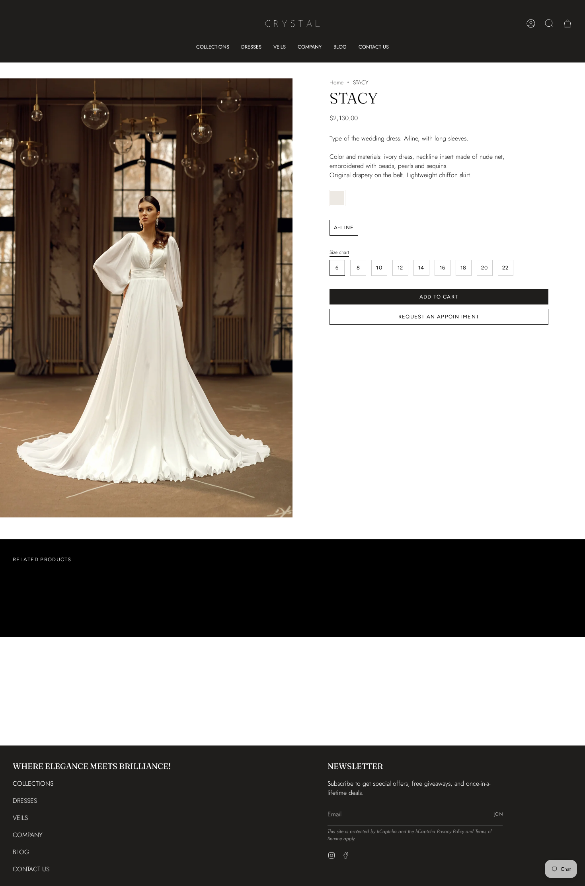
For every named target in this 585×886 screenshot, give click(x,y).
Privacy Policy (450, 831)
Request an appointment (439, 317)
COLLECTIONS (33, 783)
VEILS (20, 817)
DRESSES (25, 800)
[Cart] (567, 23)
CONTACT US (31, 869)
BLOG (21, 852)
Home (336, 82)
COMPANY (28, 834)
